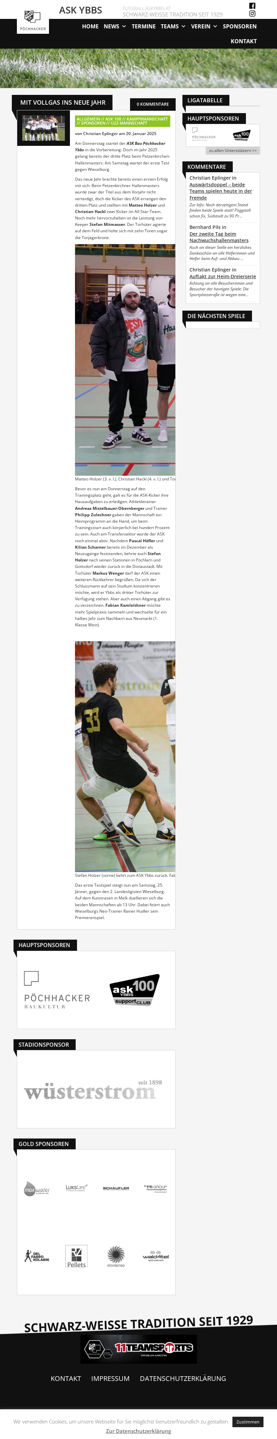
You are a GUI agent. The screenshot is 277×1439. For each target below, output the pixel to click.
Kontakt (244, 41)
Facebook (252, 6)
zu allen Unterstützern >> (233, 150)
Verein (200, 26)
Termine (144, 26)
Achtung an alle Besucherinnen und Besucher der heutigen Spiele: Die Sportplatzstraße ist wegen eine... (221, 288)
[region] (138, 68)
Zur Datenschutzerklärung (138, 1431)
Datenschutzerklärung (183, 1378)
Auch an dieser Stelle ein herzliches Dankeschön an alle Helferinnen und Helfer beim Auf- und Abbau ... (222, 253)
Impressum (110, 1378)
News (111, 26)
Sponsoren (240, 26)
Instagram (252, 13)
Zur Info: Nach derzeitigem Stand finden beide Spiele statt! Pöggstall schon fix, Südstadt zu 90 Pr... (220, 210)
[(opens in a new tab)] (203, 134)
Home (90, 26)
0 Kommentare (153, 104)
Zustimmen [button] (247, 1422)
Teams (170, 26)
